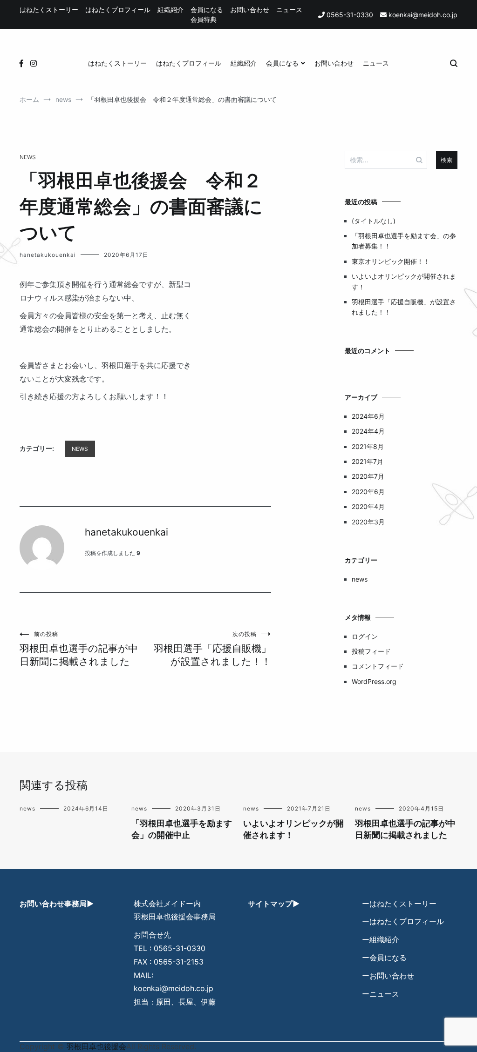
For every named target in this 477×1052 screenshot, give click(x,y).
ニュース (289, 9)
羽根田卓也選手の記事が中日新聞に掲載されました (79, 648)
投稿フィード (371, 651)
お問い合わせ (249, 9)
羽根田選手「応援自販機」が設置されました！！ (212, 648)
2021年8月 (368, 446)
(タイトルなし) (373, 221)
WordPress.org (374, 681)
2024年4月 (368, 431)
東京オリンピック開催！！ (391, 261)
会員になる (207, 9)
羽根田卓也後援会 (96, 1046)
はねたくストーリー (49, 9)
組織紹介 (170, 9)
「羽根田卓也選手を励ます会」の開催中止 (181, 829)
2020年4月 (368, 506)
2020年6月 (368, 492)
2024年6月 (368, 416)
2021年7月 (367, 461)
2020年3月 (368, 522)
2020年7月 (368, 476)
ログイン (365, 636)
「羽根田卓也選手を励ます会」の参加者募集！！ (404, 241)
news (28, 157)
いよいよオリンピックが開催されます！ (404, 281)
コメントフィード (378, 666)
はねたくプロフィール (117, 9)
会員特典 (204, 19)
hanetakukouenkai (48, 254)
